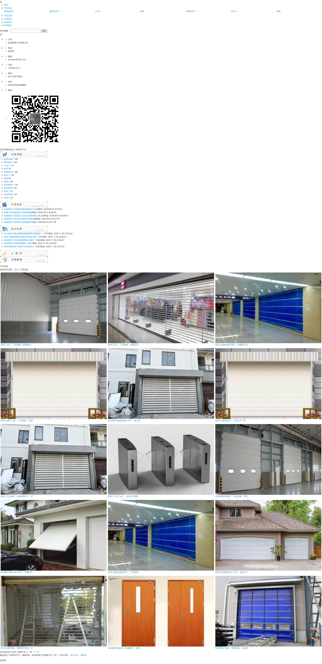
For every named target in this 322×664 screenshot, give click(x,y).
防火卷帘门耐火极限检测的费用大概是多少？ (24, 233)
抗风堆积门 (9, 188)
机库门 (7, 191)
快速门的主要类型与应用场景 (17, 212)
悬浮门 (7, 181)
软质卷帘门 (9, 184)
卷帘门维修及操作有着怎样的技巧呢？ (21, 236)
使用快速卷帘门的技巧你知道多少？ (20, 246)
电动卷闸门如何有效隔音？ (16, 243)
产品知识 (8, 18)
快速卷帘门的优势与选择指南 (17, 222)
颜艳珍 (84, 655)
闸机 (279, 11)
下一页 (36, 652)
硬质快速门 (9, 11)
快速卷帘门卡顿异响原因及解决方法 (20, 209)
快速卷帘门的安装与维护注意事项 (19, 218)
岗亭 (142, 11)
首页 (6, 4)
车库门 (7, 197)
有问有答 (8, 22)
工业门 (98, 11)
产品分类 (8, 15)
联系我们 (8, 25)
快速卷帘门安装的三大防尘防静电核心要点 (23, 215)
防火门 (234, 11)
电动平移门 (9, 194)
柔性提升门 (54, 11)
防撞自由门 (191, 11)
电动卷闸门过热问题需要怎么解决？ (20, 240)
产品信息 (8, 8)
